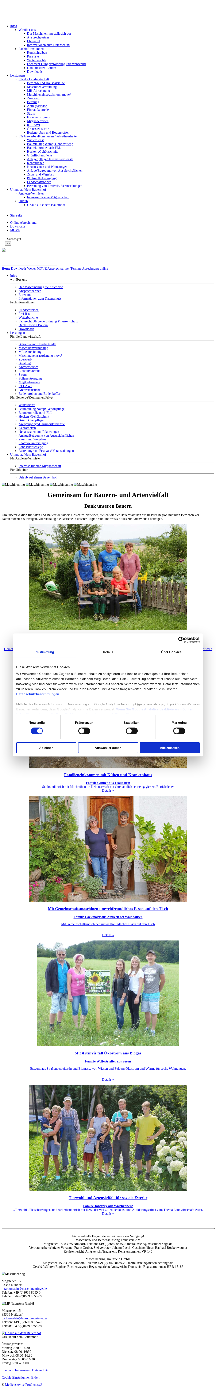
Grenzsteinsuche (38, 128)
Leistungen (17, 75)
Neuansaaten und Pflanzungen (47, 167)
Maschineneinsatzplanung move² (49, 94)
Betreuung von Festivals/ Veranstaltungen (54, 186)
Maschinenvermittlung (42, 87)
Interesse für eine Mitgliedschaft (48, 197)
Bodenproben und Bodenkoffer (48, 132)
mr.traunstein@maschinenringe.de (24, 1288)
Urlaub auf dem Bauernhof (28, 189)
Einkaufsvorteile (38, 109)
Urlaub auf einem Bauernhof (46, 205)
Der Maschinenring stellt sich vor (49, 33)
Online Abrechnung (23, 222)
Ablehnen (46, 748)
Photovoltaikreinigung (42, 178)
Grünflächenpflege (39, 155)
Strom (31, 113)
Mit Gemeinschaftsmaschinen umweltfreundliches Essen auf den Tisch (108, 908)
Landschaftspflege (39, 182)
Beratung (33, 102)
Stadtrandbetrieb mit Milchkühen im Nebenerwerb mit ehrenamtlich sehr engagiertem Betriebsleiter (108, 784)
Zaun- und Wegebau (40, 174)
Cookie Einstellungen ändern (21, 1377)
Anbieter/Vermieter (31, 193)
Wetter (31, 268)
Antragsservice (37, 106)
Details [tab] (108, 652)
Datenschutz (40, 1370)
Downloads (34, 71)
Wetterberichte (36, 60)
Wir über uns (27, 30)
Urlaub (23, 201)
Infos (13, 26)
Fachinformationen (31, 49)
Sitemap (7, 1370)
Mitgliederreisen (38, 121)
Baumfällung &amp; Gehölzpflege (50, 144)
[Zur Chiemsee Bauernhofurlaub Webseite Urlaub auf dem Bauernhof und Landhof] (21, 1333)
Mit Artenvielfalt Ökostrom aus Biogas (108, 1053)
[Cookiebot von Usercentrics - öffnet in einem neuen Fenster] (181, 640)
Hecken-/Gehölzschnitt (42, 151)
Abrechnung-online (94, 268)
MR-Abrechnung (38, 90)
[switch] (84, 731)
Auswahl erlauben (108, 748)
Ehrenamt (33, 41)
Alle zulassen (170, 748)
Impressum (22, 1370)
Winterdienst (35, 140)
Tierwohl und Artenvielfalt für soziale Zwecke (108, 1197)
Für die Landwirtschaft (34, 79)
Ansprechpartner (38, 37)
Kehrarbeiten (35, 163)
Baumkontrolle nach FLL (44, 147)
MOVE (15, 230)
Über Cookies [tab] (171, 652)
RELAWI (33, 125)
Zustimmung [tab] (44, 652)
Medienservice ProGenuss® (23, 1384)
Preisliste (33, 56)
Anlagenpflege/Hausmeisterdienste (50, 159)
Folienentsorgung (38, 117)
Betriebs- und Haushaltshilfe (46, 83)
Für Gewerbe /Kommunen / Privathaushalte (48, 136)
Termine (75, 268)
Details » (108, 790)
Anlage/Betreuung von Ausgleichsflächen (54, 170)
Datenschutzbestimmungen (37, 694)
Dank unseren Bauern (41, 68)
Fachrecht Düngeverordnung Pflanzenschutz (56, 64)
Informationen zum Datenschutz (48, 45)
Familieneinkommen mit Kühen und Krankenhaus (108, 775)
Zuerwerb (33, 98)
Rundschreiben (37, 52)
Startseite (16, 215)
